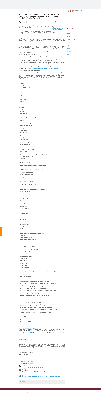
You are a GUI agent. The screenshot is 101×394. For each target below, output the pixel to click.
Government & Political (71, 39)
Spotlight (68, 48)
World (68, 54)
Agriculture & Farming (70, 31)
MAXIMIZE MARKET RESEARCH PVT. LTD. (36, 366)
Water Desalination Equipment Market (43, 28)
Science (68, 45)
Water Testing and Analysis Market (26, 332)
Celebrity (68, 36)
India (67, 40)
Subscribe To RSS (1, 231)
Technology (69, 51)
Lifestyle (68, 42)
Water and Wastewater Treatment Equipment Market (29, 328)
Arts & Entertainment (70, 33)
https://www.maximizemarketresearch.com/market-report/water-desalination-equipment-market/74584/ (43, 376)
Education (68, 37)
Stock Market (69, 49)
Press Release (22, 383)
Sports (68, 46)
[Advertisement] (63, 5)
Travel (68, 52)
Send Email (23, 369)
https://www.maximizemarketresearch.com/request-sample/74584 (45, 68)
